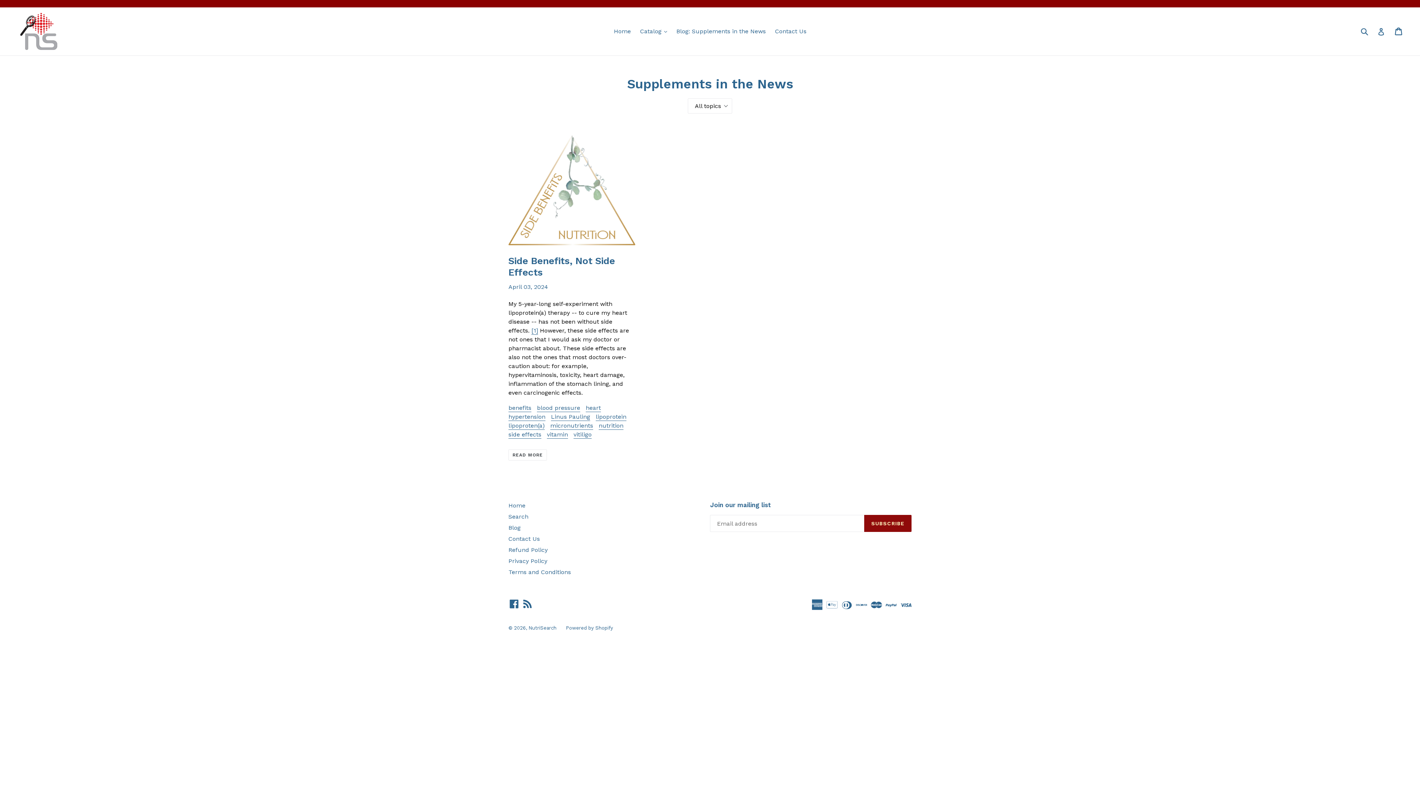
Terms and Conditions (539, 572)
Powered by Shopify (589, 628)
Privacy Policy (527, 560)
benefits (519, 407)
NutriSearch (542, 628)
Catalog (655, 31)
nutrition (611, 425)
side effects (524, 434)
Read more (528, 455)
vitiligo (583, 434)
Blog (514, 527)
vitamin (557, 434)
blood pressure (558, 407)
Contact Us (791, 31)
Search (518, 516)
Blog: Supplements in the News (721, 31)
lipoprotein (611, 416)
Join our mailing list (740, 505)
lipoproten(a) (526, 425)
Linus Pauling (570, 416)
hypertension (526, 416)
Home (622, 31)
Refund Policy (528, 549)
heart (593, 407)
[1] (534, 330)
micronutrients (571, 425)
